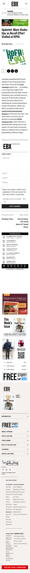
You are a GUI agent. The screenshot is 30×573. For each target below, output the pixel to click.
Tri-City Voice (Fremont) (20, 514)
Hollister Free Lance (18, 492)
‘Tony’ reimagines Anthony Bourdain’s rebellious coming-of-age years (17, 14)
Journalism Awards (19, 538)
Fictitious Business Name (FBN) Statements (9, 547)
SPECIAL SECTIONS (8, 454)
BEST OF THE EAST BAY (9, 445)
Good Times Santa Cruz (9, 493)
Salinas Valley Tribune (19, 507)
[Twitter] (12, 71)
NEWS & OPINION (7, 431)
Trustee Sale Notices (9, 559)
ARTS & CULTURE (7, 436)
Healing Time (7, 219)
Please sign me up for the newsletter (12, 199)
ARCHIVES (18, 396)
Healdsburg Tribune (18, 489)
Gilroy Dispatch (17, 487)
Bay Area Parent (8, 516)
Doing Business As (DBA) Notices (9, 554)
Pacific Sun (9, 509)
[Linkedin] (16, 71)
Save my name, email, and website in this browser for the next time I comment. (14, 192)
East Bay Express (8, 488)
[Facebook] (8, 71)
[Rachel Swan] (7, 146)
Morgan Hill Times (18, 499)
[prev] (3, 13)
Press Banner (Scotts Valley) (19, 503)
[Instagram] (6, 470)
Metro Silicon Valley (8, 499)
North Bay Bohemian (9, 506)
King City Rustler (18, 494)
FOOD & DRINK (6, 440)
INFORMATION (6, 416)
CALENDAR (5, 449)
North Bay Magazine (9, 523)
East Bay (8, 519)
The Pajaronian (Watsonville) (17, 511)
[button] (26, 4)
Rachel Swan (8, 44)
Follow (24, 366)
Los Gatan (16, 497)
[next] (5, 13)
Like (25, 362)
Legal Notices (8, 542)
